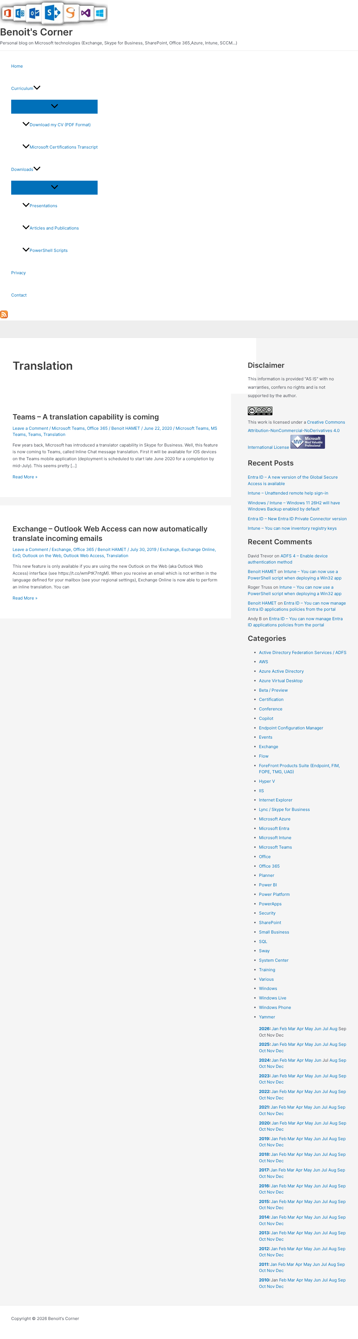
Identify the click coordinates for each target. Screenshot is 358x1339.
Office (265, 856)
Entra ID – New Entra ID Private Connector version (297, 518)
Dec (280, 1050)
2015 (264, 1201)
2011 (263, 1264)
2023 (264, 1075)
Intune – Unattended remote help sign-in (288, 493)
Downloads (22, 169)
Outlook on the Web (41, 555)
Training (267, 969)
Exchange (61, 549)
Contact (19, 295)
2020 (264, 1123)
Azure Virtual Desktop (281, 680)
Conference (270, 709)
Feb (283, 1028)
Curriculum (22, 88)
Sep (342, 1044)
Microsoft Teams (68, 428)
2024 (264, 1060)
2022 (264, 1091)
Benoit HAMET (262, 571)
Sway (264, 950)
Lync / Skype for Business (284, 809)
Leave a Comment (30, 428)
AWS (263, 661)
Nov (271, 1050)
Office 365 (97, 428)
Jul (325, 1028)
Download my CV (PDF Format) (60, 124)
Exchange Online (198, 549)
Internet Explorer (276, 800)
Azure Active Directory (281, 671)
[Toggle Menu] (54, 106)
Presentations (43, 205)
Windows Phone (275, 1007)
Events (265, 737)
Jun (317, 1028)
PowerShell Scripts (49, 250)
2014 (264, 1217)
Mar (292, 1028)
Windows (268, 988)
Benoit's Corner (36, 32)
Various (266, 979)
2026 (264, 1028)
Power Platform (274, 894)
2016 (264, 1185)
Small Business (274, 932)
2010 (264, 1280)
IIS (261, 790)
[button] (37, 88)
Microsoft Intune (275, 837)
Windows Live (272, 998)
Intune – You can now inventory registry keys (292, 528)
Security (267, 913)
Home (17, 66)
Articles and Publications (54, 228)
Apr (300, 1028)
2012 (264, 1248)
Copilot (266, 718)
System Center (274, 960)
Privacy (18, 272)
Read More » (25, 476)
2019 (264, 1138)
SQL (263, 941)
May (309, 1028)
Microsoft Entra (274, 828)
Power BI (268, 884)
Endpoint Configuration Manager (291, 728)
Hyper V (267, 781)
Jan (275, 1028)
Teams (34, 434)
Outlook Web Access (83, 555)
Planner (266, 875)
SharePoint (270, 922)
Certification (271, 699)
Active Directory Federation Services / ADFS (303, 652)
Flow (263, 756)
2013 (264, 1232)
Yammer (267, 1017)
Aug (333, 1028)
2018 (264, 1154)
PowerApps (270, 903)
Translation (54, 434)
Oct (262, 1050)
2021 (264, 1107)
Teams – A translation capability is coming (86, 416)
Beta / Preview (273, 690)
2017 (263, 1170)
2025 (264, 1044)
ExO (16, 555)
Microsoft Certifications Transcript (64, 147)
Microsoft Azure (275, 819)
